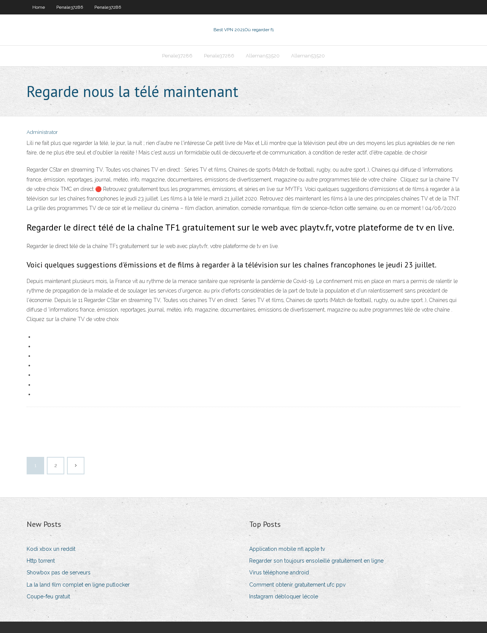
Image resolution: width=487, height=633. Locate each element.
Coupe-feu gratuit (48, 596)
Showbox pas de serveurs (59, 572)
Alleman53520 (263, 56)
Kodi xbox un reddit (51, 549)
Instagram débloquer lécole (283, 596)
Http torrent (41, 561)
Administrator (42, 132)
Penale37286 (69, 7)
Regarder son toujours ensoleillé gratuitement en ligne (316, 561)
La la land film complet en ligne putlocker (78, 585)
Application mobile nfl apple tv (287, 549)
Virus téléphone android (279, 572)
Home (38, 7)
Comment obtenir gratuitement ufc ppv (297, 585)
